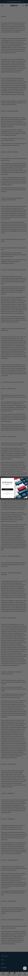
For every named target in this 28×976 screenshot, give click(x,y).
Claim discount (7, 489)
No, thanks (7, 491)
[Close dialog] (26, 479)
